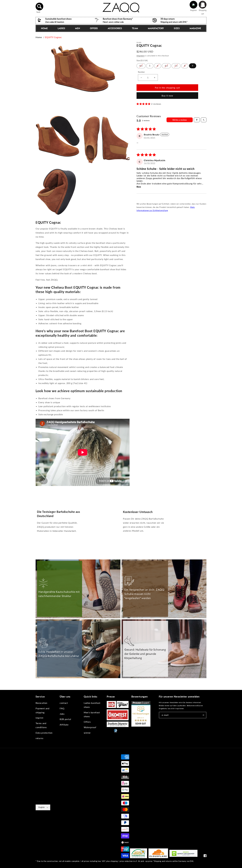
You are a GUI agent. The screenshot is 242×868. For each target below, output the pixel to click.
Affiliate (64, 724)
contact (64, 703)
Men (77, 28)
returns (39, 738)
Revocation (41, 703)
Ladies (61, 28)
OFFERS (94, 28)
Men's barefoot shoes (92, 714)
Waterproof (90, 727)
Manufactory (156, 28)
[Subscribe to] (203, 715)
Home (44, 28)
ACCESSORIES (115, 28)
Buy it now (167, 95)
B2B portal (65, 719)
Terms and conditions (41, 725)
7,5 (176, 66)
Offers (87, 721)
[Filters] (197, 119)
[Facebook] (205, 856)
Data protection (44, 732)
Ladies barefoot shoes (92, 705)
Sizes (177, 28)
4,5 (141, 66)
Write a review (179, 119)
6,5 (166, 66)
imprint (39, 717)
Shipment (141, 56)
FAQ (62, 708)
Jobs (62, 713)
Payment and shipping (42, 710)
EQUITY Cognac (53, 37)
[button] (39, 6)
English (42, 807)
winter (87, 732)
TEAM (135, 28)
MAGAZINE (195, 28)
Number (141, 72)
